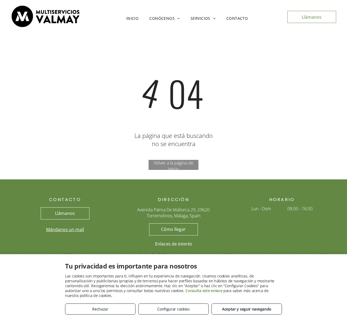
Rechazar (100, 309)
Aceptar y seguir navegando (246, 309)
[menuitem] (132, 18)
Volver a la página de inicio (173, 165)
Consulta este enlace (203, 290)
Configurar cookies (173, 309)
